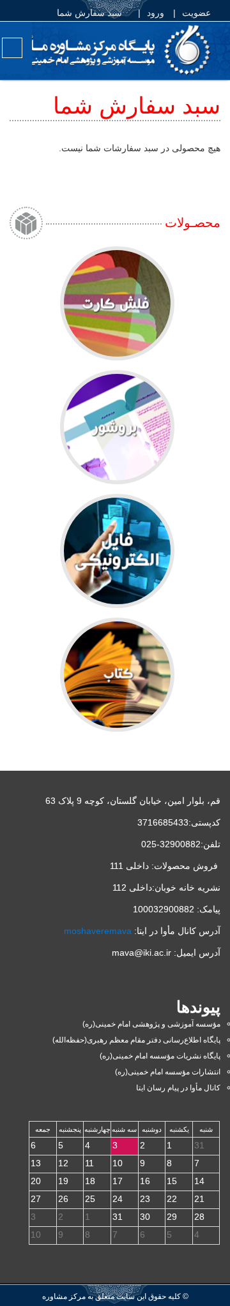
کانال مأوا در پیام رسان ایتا (178, 1087)
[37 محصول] (117, 427)
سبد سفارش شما (91, 13)
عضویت (197, 13)
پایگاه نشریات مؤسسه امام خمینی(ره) (160, 1055)
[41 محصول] (117, 551)
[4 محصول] (117, 303)
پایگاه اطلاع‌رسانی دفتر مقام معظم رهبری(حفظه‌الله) (136, 1039)
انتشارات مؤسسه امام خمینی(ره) (167, 1071)
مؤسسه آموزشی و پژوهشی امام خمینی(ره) (151, 1024)
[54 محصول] (117, 675)
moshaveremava (98, 931)
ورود (157, 13)
